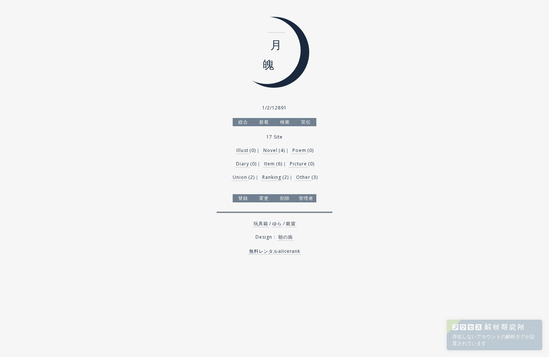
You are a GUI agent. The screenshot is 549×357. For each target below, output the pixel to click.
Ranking (271, 177)
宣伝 (306, 122)
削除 (285, 198)
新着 (264, 122)
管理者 (306, 198)
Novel (270, 150)
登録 (243, 198)
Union (240, 177)
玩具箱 (261, 223)
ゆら (277, 223)
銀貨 (291, 223)
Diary (242, 164)
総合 (243, 122)
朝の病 (285, 237)
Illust (242, 150)
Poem (299, 150)
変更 (264, 198)
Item (269, 164)
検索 (285, 122)
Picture (298, 164)
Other (303, 177)
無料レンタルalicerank (274, 251)
